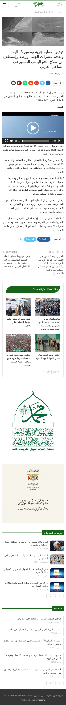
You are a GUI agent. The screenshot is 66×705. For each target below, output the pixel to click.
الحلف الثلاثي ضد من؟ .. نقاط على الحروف (39, 618)
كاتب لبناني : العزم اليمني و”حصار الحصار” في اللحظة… (32, 629)
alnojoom (40, 700)
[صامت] (11, 140)
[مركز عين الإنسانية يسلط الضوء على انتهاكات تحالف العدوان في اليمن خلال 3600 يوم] (57, 587)
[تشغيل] (59, 140)
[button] (33, 128)
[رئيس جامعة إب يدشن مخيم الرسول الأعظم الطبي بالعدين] (18, 307)
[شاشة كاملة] (6, 140)
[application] (33, 128)
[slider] (35, 141)
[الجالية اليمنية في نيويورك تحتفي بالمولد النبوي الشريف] (47, 343)
